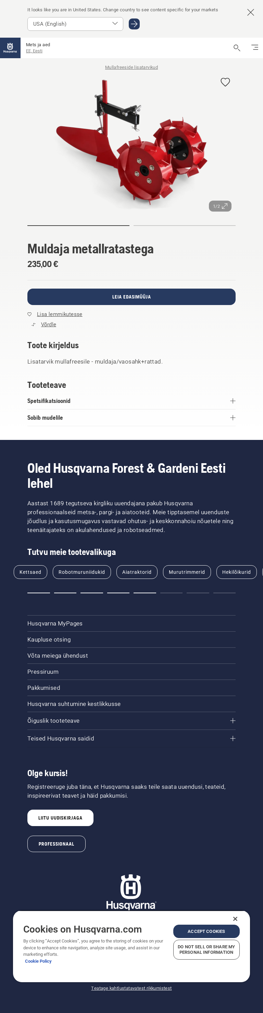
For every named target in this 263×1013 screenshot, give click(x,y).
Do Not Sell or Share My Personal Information (206, 949)
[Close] (235, 919)
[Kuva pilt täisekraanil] (131, 142)
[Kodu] (10, 48)
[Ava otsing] (237, 48)
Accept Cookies (206, 931)
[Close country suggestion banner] (250, 12)
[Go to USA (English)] (134, 23)
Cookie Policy (38, 961)
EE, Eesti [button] (34, 50)
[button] (225, 83)
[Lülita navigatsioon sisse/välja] (255, 48)
